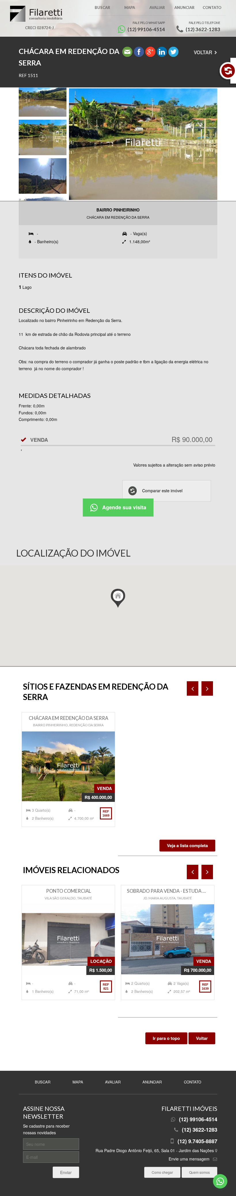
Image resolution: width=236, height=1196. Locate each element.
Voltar (203, 52)
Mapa (129, 7)
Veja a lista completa (187, 845)
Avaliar (157, 7)
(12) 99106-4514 (198, 1119)
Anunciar (184, 7)
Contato (212, 7)
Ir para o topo (166, 1038)
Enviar (66, 1172)
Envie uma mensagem (189, 1159)
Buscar (102, 7)
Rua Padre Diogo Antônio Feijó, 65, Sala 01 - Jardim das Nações (155, 1150)
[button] (118, 598)
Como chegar (162, 1172)
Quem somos (199, 1172)
